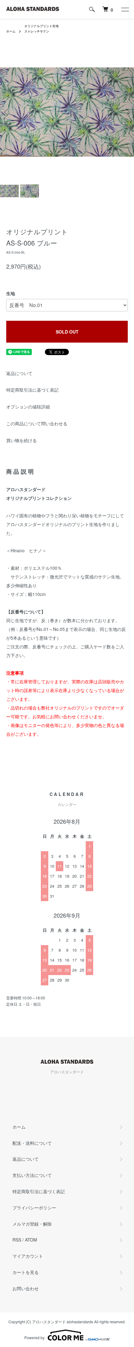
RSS (16, 1240)
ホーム (11, 31)
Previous (7, 112)
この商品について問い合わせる (36, 423)
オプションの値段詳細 (28, 406)
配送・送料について (32, 1143)
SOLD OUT (67, 332)
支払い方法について (32, 1175)
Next (127, 112)
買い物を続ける (21, 440)
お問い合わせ (25, 1288)
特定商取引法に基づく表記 (32, 390)
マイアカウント (27, 1256)
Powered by (34, 1337)
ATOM (31, 1240)
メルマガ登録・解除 (32, 1224)
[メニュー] (124, 9)
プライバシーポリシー (34, 1207)
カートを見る (25, 1272)
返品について (19, 373)
